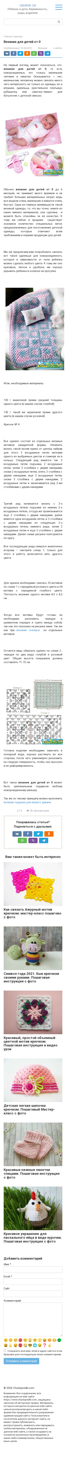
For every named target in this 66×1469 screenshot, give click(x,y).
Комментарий (12, 1300)
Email (8, 1276)
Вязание (42, 48)
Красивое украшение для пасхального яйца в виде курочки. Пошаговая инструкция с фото (33, 1237)
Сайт (7, 1288)
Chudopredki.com (28, 5)
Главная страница (13, 36)
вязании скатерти (28, 630)
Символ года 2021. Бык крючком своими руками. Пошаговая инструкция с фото (31, 977)
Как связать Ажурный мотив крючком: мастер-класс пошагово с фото (32, 913)
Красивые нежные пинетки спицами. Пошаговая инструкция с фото (32, 1173)
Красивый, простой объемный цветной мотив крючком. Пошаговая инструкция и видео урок (30, 1043)
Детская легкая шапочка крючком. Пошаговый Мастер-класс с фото (29, 1109)
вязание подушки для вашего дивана (27, 802)
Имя (7, 1264)
